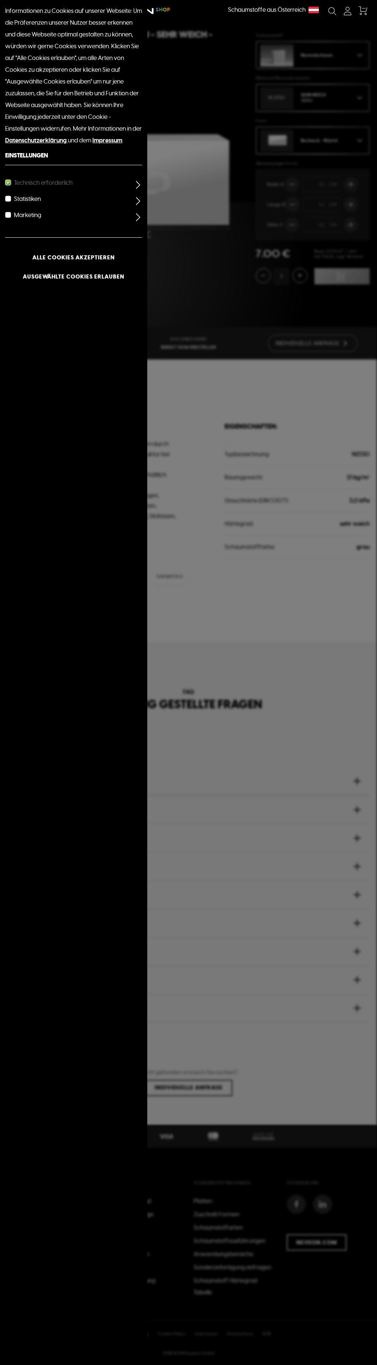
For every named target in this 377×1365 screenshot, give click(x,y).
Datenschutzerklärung (36, 140)
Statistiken (27, 199)
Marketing (27, 215)
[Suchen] (332, 11)
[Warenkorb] (362, 11)
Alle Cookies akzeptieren (73, 257)
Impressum (107, 140)
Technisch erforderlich (43, 183)
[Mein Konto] (347, 11)
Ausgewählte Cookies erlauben (73, 276)
